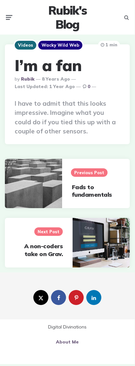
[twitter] (40, 297)
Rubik (28, 79)
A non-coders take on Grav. (43, 249)
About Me (67, 342)
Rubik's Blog (67, 17)
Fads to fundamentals (92, 190)
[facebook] (58, 297)
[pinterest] (76, 297)
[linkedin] (93, 297)
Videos (25, 45)
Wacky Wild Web (60, 45)
